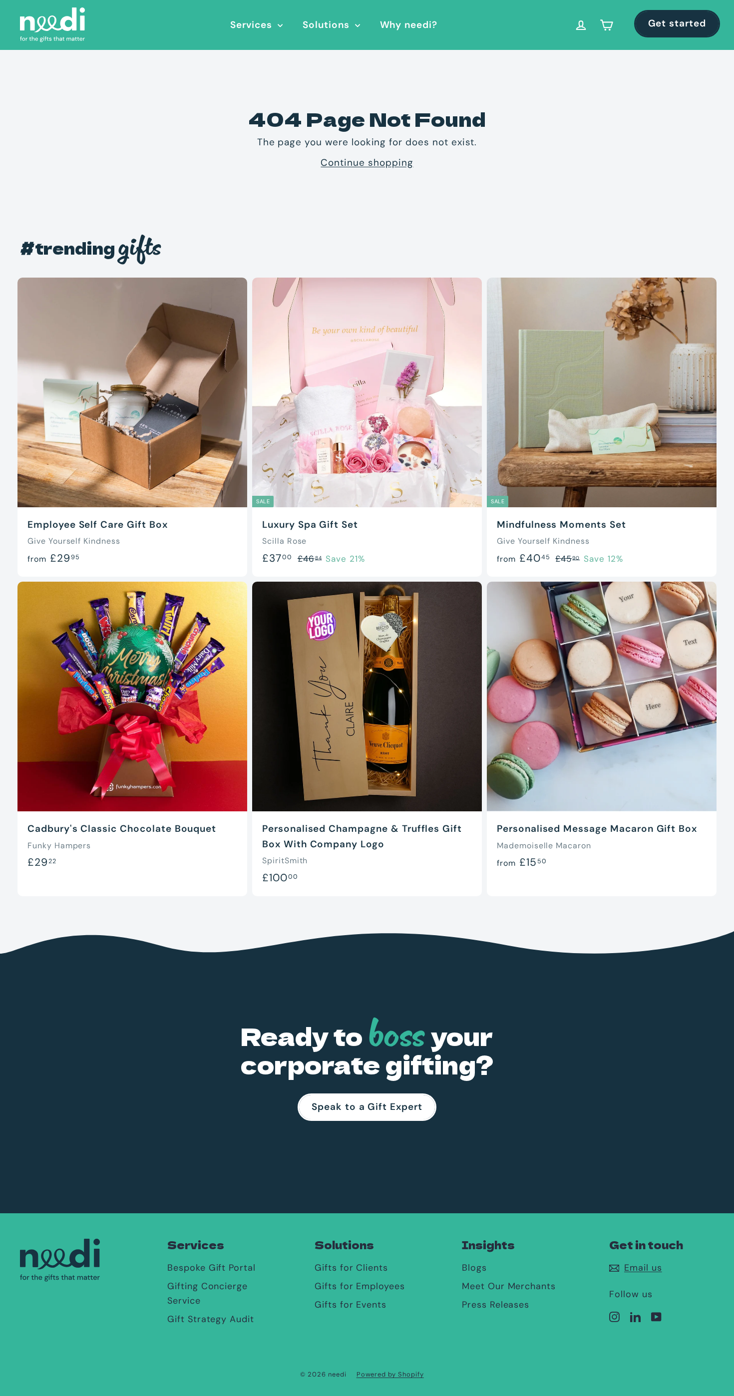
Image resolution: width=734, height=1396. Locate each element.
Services (252, 24)
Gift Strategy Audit (210, 1319)
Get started (677, 23)
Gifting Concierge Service (207, 1293)
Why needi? (409, 24)
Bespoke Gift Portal (211, 1268)
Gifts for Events (350, 1305)
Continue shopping (367, 162)
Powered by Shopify (390, 1374)
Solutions (328, 24)
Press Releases (495, 1305)
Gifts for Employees (360, 1286)
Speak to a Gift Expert (367, 1106)
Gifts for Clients (351, 1268)
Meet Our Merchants (509, 1286)
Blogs (474, 1268)
